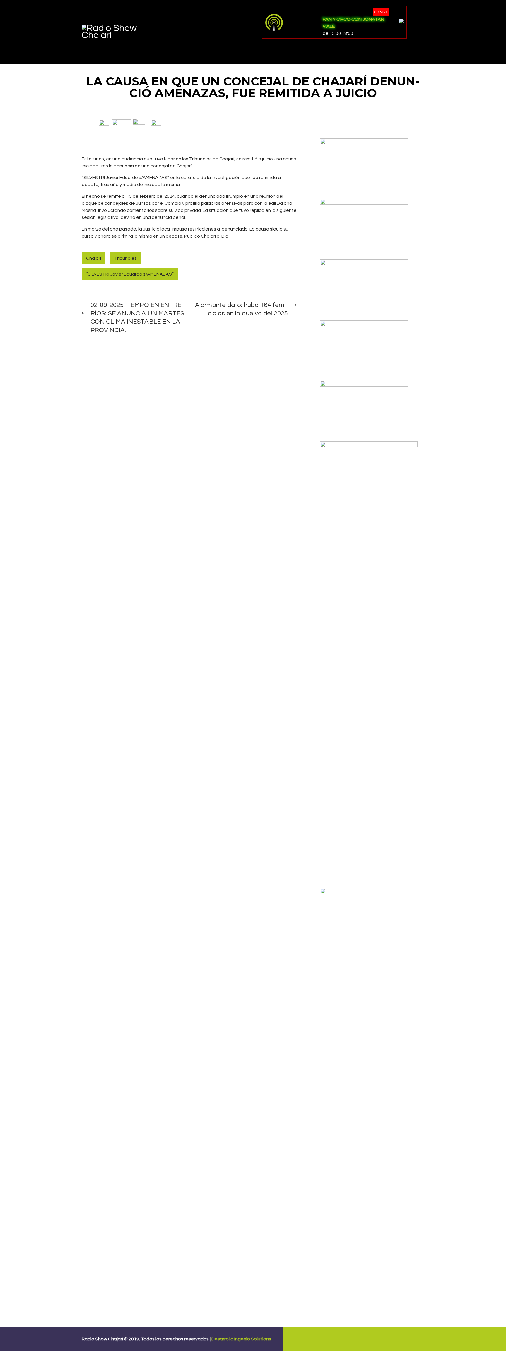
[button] (104, 122)
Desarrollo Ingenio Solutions (241, 1339)
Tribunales (125, 258)
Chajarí (93, 258)
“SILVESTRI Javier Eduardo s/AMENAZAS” (130, 274)
